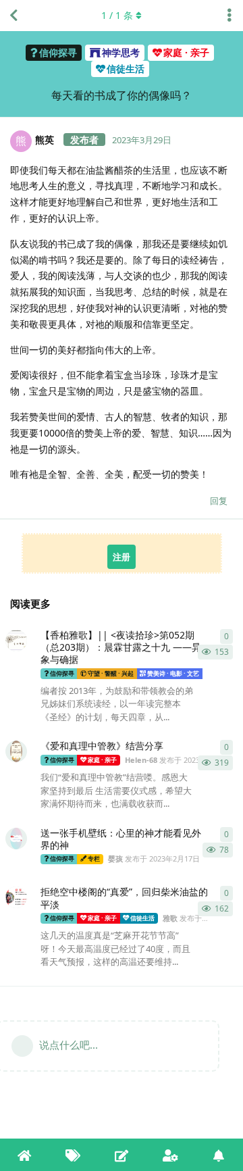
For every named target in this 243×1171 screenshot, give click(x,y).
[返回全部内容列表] (13, 15)
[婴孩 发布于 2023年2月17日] (16, 838)
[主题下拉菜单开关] (229, 15)
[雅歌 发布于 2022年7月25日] (16, 897)
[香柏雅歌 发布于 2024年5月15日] (16, 640)
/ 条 (117, 15)
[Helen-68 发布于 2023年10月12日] (16, 751)
